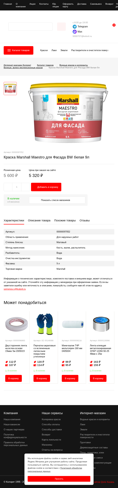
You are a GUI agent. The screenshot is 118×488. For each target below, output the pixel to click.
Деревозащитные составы (94, 447)
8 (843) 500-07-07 (74, 18)
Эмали (63, 50)
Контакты (44, 4)
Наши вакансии (12, 424)
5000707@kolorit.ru (82, 36)
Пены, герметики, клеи (92, 452)
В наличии (12, 371)
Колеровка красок (51, 419)
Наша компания (12, 419)
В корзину (13, 378)
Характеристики (14, 220)
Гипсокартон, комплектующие (95, 462)
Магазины (47, 444)
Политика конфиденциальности (15, 436)
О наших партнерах (14, 429)
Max (80, 31)
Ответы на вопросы (52, 449)
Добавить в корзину (47, 187)
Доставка (81, 4)
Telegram (83, 26)
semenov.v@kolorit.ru (15, 289)
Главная (8, 4)
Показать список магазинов (56, 200)
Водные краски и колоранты (95, 419)
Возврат (109, 4)
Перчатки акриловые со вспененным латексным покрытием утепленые (44, 351)
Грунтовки (85, 442)
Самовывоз (96, 4)
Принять (59, 479)
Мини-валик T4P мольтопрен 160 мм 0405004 (72, 348)
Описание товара (39, 220)
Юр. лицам (55, 5)
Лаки (54, 50)
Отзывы (85, 220)
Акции (32, 4)
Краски (44, 50)
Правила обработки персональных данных (16, 443)
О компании (21, 5)
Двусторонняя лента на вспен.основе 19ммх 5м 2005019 (16, 348)
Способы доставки (52, 429)
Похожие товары (65, 220)
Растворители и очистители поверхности (93, 50)
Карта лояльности (51, 439)
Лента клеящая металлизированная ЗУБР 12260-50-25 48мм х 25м (100, 349)
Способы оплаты (51, 424)
